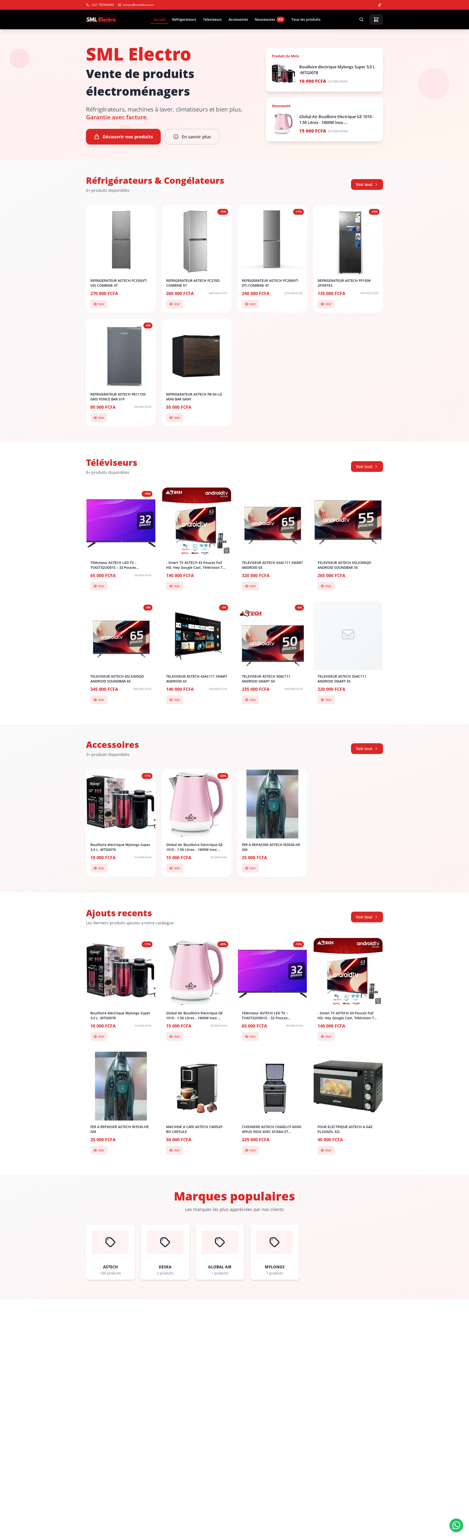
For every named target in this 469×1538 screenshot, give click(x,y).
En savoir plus (196, 137)
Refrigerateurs (184, 19)
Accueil (159, 19)
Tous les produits (305, 19)
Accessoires (238, 19)
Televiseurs (212, 19)
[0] (376, 19)
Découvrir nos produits (128, 137)
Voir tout (364, 184)
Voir (101, 304)
